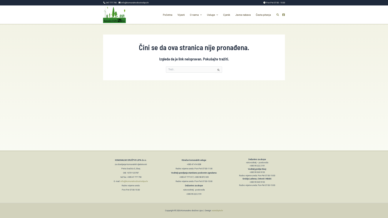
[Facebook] (283, 14)
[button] (277, 15)
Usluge (211, 14)
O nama (194, 14)
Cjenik (226, 14)
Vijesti (181, 14)
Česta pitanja (263, 14)
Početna (167, 14)
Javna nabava (243, 14)
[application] (200, 15)
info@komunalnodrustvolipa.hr (134, 181)
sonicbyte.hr (217, 210)
